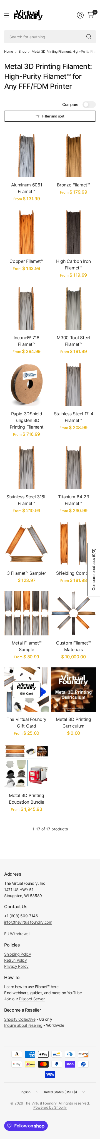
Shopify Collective (19, 1019)
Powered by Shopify (50, 1107)
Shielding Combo (73, 573)
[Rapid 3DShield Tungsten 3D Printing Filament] (26, 384)
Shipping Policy (17, 954)
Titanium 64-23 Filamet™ (73, 500)
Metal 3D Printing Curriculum (73, 722)
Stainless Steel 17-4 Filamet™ (73, 417)
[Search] (89, 36)
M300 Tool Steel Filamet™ (73, 341)
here (55, 986)
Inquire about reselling (23, 1025)
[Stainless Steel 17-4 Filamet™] (73, 384)
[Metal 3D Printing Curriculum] (73, 689)
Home (8, 51)
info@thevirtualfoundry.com (28, 922)
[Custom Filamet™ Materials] (73, 613)
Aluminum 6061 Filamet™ (26, 188)
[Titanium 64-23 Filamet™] (73, 467)
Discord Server (32, 998)
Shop (22, 51)
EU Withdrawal (16, 933)
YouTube (74, 992)
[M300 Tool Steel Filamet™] (73, 308)
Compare (70, 104)
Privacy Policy (16, 966)
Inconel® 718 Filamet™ (26, 341)
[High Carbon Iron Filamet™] (73, 231)
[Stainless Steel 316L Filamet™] (26, 467)
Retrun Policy (15, 960)
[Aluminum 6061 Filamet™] (26, 155)
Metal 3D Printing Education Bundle (26, 799)
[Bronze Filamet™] (73, 155)
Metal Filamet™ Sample (27, 646)
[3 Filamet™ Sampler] (26, 543)
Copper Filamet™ (26, 261)
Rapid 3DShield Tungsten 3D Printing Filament (27, 420)
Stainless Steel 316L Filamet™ (26, 500)
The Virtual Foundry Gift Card (26, 722)
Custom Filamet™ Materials (73, 646)
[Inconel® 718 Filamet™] (26, 308)
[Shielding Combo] (73, 543)
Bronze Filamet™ (73, 185)
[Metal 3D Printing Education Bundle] (26, 766)
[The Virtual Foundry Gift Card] (26, 689)
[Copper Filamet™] (26, 231)
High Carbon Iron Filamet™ (73, 264)
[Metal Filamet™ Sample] (26, 613)
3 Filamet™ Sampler (26, 573)
